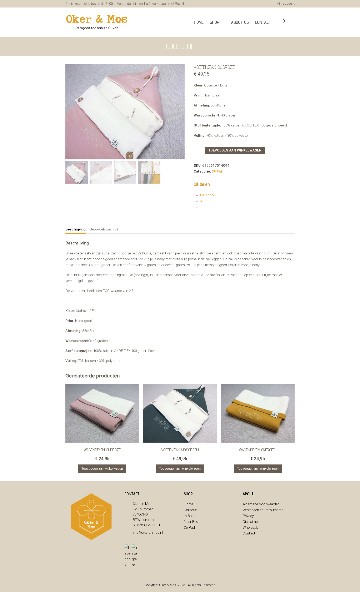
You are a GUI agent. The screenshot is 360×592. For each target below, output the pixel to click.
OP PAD (217, 171)
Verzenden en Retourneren (263, 510)
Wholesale (251, 527)
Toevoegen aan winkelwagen (235, 150)
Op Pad (189, 527)
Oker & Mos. (168, 585)
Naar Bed (191, 521)
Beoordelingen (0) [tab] (104, 229)
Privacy (248, 516)
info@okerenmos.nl (148, 532)
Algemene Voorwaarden (261, 504)
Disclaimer (251, 521)
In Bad (189, 516)
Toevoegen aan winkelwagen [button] (102, 469)
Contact (249, 533)
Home (189, 504)
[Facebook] (128, 556)
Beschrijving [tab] (75, 229)
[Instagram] (135, 556)
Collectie (190, 510)
